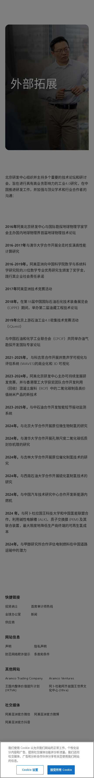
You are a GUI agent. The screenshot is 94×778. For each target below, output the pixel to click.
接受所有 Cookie (61, 769)
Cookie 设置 (30, 769)
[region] (47, 760)
